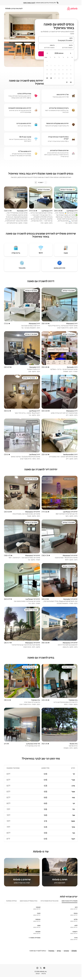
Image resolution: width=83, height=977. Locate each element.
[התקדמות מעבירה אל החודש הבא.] (47, 53)
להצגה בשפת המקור (29, 3)
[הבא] (35, 182)
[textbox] (65, 47)
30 (71, 82)
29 (47, 78)
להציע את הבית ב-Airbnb (13, 8)
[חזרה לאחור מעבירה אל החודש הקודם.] (70, 53)
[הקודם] (45, 182)
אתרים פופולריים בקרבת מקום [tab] (28, 901)
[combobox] (56, 40)
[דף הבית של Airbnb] (72, 8)
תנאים (38, 973)
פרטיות (44, 973)
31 (67, 82)
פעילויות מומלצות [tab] (11, 901)
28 (51, 78)
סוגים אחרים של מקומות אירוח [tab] (49, 901)
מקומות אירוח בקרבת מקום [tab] (69, 901)
